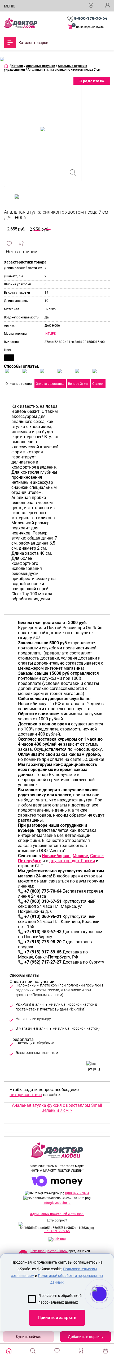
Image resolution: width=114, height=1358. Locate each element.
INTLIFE (50, 333)
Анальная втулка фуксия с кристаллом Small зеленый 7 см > (57, 1108)
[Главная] (6, 66)
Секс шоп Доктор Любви (49, 1251)
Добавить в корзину (85, 1337)
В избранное (9, 243)
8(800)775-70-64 (77, 1193)
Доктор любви (20, 23)
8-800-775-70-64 (90, 18)
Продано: (91, 81)
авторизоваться (26, 1094)
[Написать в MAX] (106, 1304)
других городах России (72, 860)
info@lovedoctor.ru (57, 1203)
